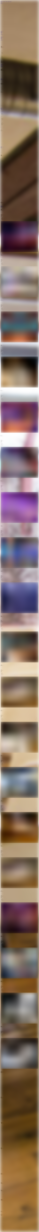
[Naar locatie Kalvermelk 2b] (19, 1008)
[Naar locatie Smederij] (19, 282)
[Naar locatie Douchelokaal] (19, 737)
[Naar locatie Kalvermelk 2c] (19, 1053)
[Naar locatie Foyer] (19, 918)
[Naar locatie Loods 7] (19, 462)
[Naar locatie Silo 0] (19, 553)
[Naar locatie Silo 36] (19, 598)
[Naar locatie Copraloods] (19, 327)
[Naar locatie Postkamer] (19, 692)
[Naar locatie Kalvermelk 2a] (19, 963)
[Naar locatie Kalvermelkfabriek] (19, 372)
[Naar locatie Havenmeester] (19, 782)
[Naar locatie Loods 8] (19, 417)
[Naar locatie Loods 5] (19, 507)
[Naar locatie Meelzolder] (19, 873)
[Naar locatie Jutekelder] (19, 827)
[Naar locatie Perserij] (19, 236)
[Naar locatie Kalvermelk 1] (19, 647)
